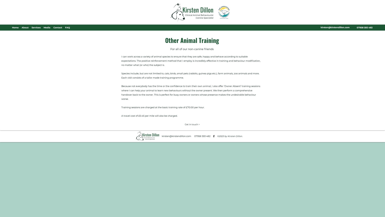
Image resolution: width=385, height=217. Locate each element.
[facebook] (213, 136)
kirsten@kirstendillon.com (176, 136)
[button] (36, 27)
